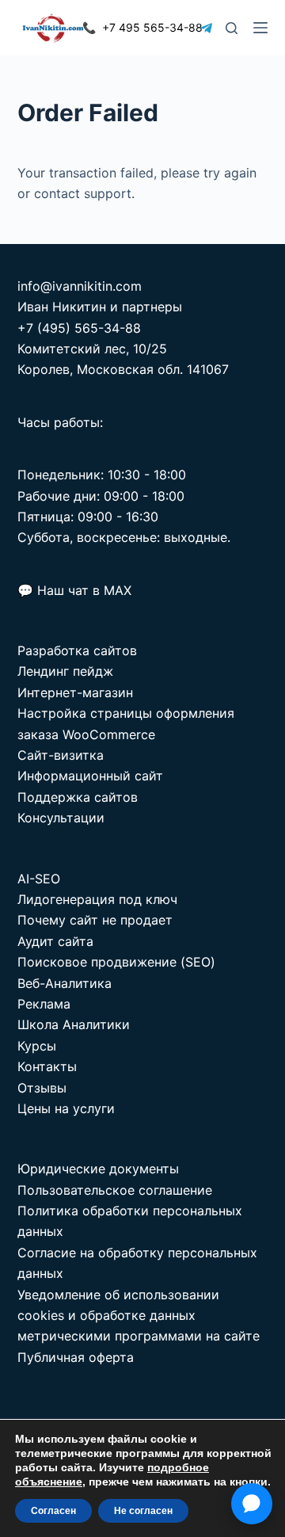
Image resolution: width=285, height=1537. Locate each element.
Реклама (43, 1004)
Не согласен (143, 1510)
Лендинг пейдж (65, 671)
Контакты (47, 1066)
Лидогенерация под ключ (97, 899)
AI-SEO (38, 879)
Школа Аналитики (73, 1024)
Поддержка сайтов (77, 797)
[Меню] (260, 28)
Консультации (60, 818)
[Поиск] (232, 28)
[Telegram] (206, 28)
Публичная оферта (75, 1357)
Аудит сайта (55, 941)
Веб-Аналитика (64, 983)
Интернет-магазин (75, 692)
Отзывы (41, 1088)
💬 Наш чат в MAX (74, 590)
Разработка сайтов (77, 650)
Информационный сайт (90, 776)
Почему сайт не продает (95, 920)
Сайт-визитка (60, 755)
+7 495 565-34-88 (142, 27)
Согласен (53, 1510)
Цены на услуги (66, 1108)
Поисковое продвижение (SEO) (116, 962)
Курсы (36, 1046)
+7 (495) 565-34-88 (79, 328)
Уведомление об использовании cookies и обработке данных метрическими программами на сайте (138, 1315)
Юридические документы (98, 1169)
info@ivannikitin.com (79, 286)
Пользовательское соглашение (114, 1190)
